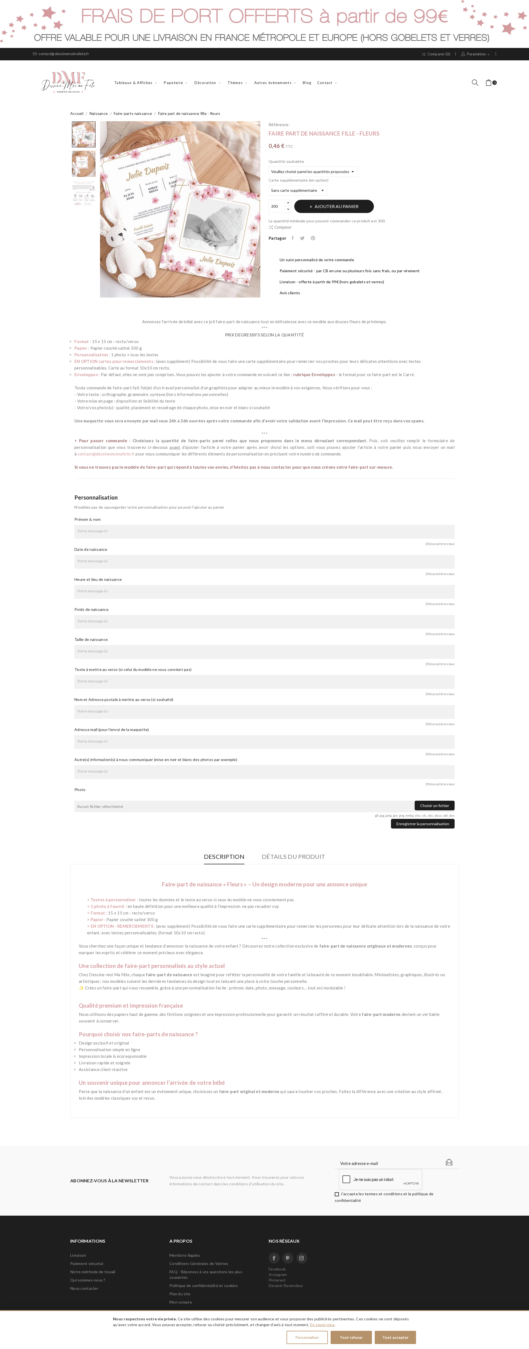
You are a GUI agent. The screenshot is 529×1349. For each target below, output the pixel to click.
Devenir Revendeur (286, 1285)
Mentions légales (184, 1255)
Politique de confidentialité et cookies (203, 1285)
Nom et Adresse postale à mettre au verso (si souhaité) (123, 699)
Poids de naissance (91, 609)
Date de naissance (90, 549)
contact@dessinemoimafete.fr (64, 54)
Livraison (78, 1255)
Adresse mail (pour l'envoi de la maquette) (111, 729)
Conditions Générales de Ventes (198, 1263)
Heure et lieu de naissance (98, 579)
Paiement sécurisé (87, 1263)
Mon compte (180, 1302)
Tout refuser (351, 1337)
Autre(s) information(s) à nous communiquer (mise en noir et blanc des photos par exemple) (155, 759)
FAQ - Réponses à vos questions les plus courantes (205, 1274)
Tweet (302, 238)
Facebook (274, 1258)
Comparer (283, 227)
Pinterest (313, 238)
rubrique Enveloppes (314, 374)
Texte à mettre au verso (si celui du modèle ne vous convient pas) (132, 669)
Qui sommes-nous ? (88, 1280)
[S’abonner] (449, 1162)
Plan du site (179, 1293)
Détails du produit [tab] (293, 856)
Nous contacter (84, 1288)
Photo (79, 789)
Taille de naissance (91, 639)
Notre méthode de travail (92, 1271)
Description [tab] (224, 856)
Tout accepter (395, 1337)
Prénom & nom (87, 519)
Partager (293, 238)
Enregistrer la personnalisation (422, 823)
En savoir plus (322, 1324)
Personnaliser (307, 1337)
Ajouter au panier (336, 206)
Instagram (301, 1258)
